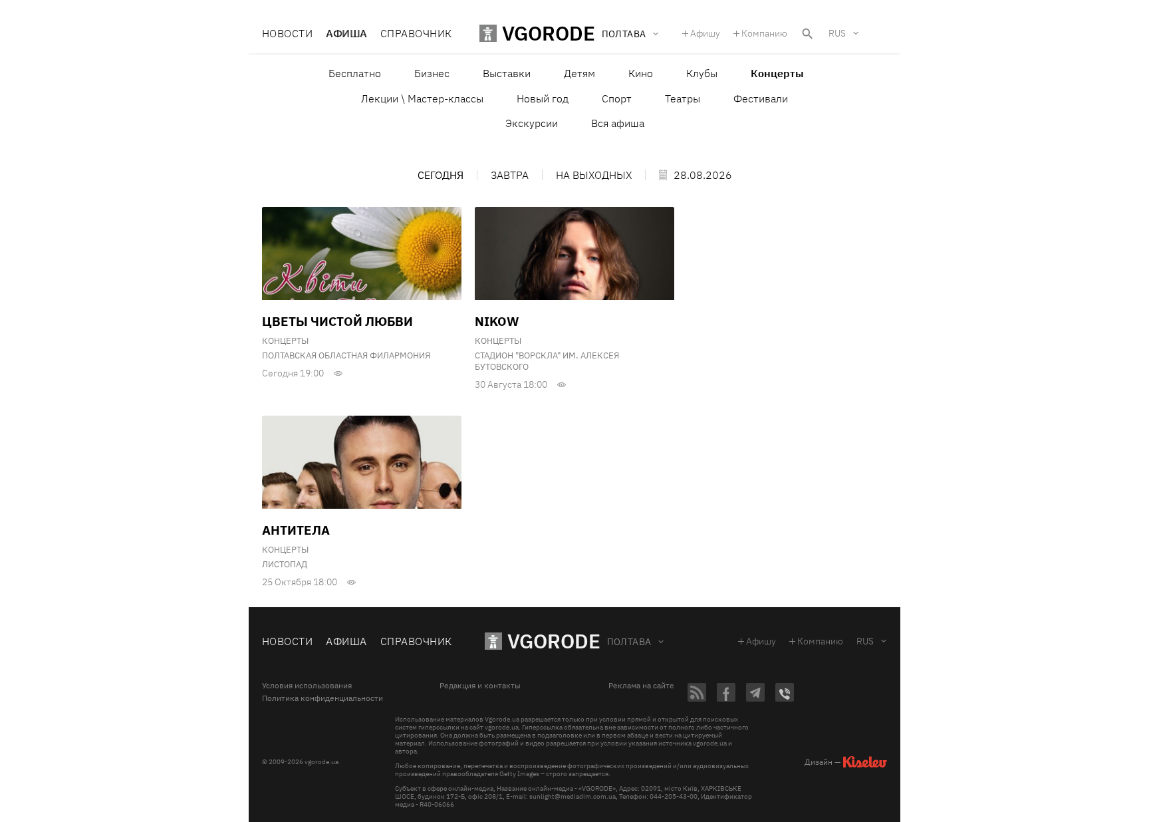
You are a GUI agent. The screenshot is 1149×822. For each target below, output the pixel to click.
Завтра (510, 175)
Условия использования (307, 686)
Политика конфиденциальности (322, 698)
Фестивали (760, 98)
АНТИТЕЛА (296, 530)
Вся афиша (617, 123)
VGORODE (553, 641)
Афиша (346, 33)
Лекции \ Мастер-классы (422, 98)
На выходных (594, 175)
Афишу (705, 33)
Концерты (285, 340)
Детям (579, 73)
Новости (287, 33)
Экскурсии (531, 123)
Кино (640, 73)
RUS (837, 33)
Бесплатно (354, 73)
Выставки (507, 73)
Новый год (543, 98)
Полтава (629, 641)
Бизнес (431, 73)
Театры (682, 98)
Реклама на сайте (641, 686)
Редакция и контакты (480, 686)
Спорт (617, 98)
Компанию (764, 33)
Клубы (701, 73)
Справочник (416, 33)
